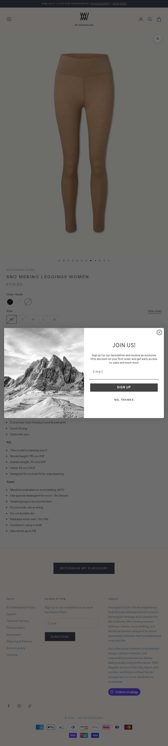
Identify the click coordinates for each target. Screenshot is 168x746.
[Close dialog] (159, 332)
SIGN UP (124, 387)
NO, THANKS (124, 399)
